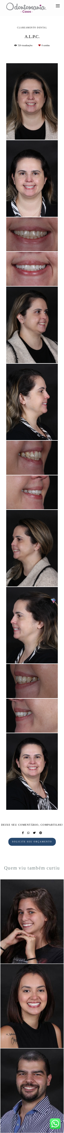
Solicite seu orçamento (32, 841)
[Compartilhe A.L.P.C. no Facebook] (23, 832)
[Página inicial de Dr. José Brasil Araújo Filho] (26, 8)
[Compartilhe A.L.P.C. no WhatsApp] (28, 832)
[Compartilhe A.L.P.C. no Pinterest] (40, 832)
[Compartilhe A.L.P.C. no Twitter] (34, 832)
